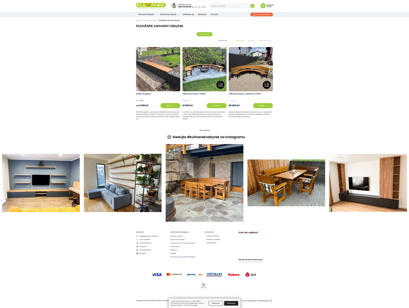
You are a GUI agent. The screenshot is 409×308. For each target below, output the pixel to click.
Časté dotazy (175, 246)
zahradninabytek (145, 250)
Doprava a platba (176, 236)
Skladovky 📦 (211, 243)
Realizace (173, 250)
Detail (169, 106)
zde (196, 305)
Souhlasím (231, 303)
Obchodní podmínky (177, 239)
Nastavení (216, 303)
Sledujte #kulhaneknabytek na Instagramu (208, 137)
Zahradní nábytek (213, 236)
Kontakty (173, 253)
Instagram (142, 253)
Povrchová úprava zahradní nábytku (182, 257)
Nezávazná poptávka (263, 14)
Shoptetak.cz (252, 300)
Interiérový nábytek (213, 239)
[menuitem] (147, 14)
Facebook (142, 246)
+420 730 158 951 (145, 239)
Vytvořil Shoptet (263, 300)
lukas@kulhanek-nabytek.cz (148, 236)
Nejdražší (251, 41)
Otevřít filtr (204, 34)
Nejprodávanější (265, 41)
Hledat (253, 6)
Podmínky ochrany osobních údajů (182, 243)
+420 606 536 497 (145, 243)
